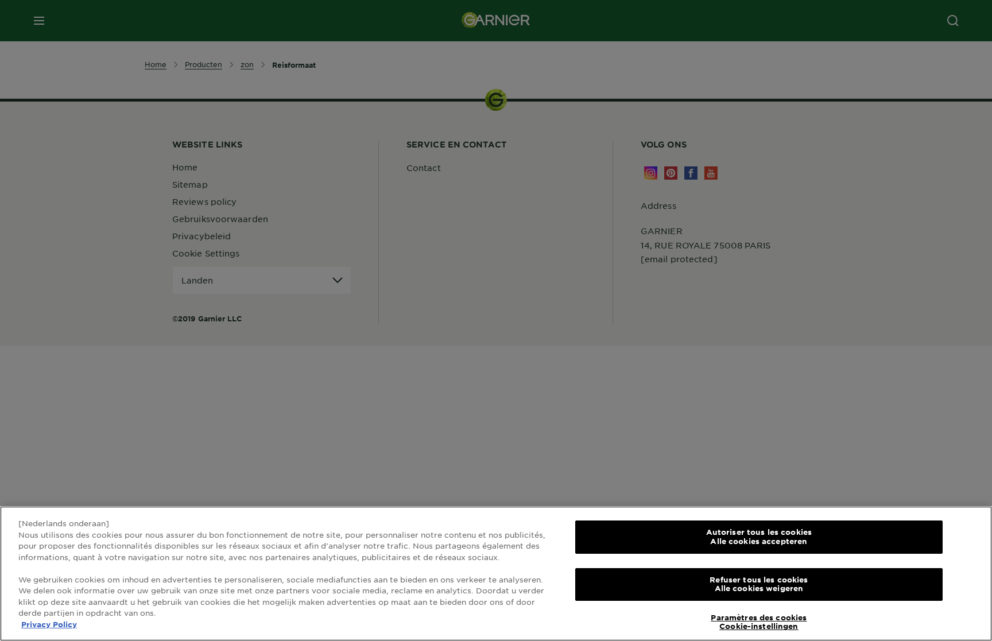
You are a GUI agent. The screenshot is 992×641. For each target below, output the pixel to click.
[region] (496, 573)
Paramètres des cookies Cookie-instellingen (759, 622)
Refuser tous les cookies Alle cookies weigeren (759, 584)
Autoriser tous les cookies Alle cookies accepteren (759, 536)
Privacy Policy (49, 624)
